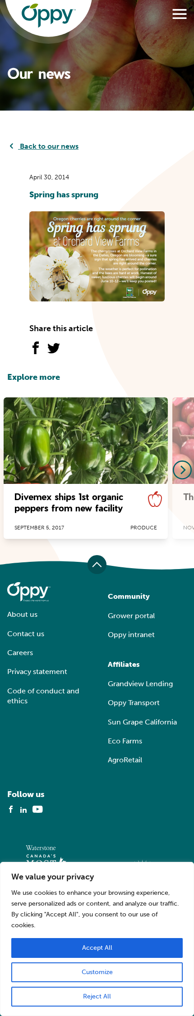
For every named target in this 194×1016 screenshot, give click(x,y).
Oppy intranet (131, 634)
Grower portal (131, 615)
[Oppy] (49, 16)
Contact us (25, 633)
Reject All (97, 996)
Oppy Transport (134, 702)
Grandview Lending (140, 683)
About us (22, 614)
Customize (97, 972)
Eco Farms (125, 741)
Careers (20, 652)
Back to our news (48, 146)
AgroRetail (125, 760)
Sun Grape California (142, 722)
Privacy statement (37, 671)
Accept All (97, 948)
